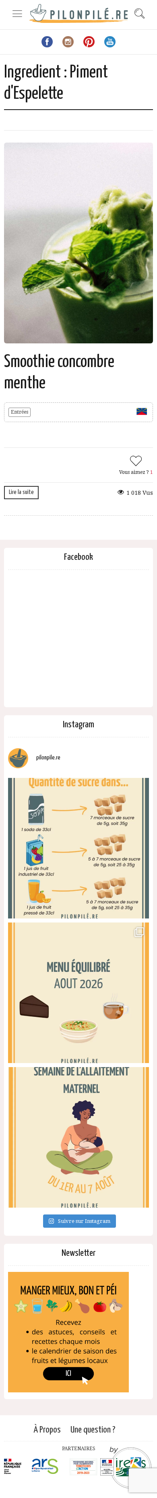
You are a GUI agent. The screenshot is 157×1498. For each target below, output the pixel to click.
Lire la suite (21, 492)
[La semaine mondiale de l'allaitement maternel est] (78, 1137)
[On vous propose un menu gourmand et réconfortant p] (78, 992)
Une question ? (93, 1430)
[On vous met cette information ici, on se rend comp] (78, 848)
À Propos (47, 1430)
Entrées (19, 412)
